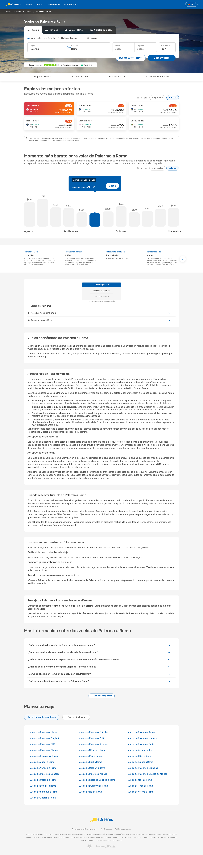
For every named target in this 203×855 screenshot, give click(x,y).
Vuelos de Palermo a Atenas (93, 744)
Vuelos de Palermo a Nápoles (93, 732)
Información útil (117, 76)
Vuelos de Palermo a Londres (44, 774)
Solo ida (172, 97)
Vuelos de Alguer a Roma (140, 762)
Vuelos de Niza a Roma (90, 791)
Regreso (140, 46)
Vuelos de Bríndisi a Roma (43, 786)
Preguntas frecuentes (157, 76)
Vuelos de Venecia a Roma (43, 768)
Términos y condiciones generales (84, 829)
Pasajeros (165, 45)
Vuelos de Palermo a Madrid (44, 750)
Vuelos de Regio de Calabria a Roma (97, 780)
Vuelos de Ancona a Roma (141, 750)
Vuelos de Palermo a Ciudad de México (147, 774)
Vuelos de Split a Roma (90, 762)
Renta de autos (71, 4)
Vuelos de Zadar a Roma (42, 762)
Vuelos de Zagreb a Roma (43, 797)
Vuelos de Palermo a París (141, 744)
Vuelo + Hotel (54, 4)
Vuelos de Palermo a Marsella (142, 738)
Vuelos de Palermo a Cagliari (44, 738)
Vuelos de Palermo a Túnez (141, 732)
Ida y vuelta (157, 97)
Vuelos (29, 4)
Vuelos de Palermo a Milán (43, 744)
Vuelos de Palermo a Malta (43, 732)
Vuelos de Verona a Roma (140, 791)
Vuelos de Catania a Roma (43, 780)
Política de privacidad (123, 829)
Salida (117, 46)
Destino (74, 46)
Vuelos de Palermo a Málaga (93, 774)
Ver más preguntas (103, 696)
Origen (32, 46)
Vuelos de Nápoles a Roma (92, 750)
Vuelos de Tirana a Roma (140, 786)
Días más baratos (79, 76)
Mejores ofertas (42, 76)
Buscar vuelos (161, 58)
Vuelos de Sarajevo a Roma (43, 791)
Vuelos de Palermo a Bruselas (143, 768)
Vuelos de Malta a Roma (140, 780)
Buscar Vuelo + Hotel (130, 58)
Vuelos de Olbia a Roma (139, 756)
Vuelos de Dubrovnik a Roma (93, 786)
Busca (112, 185)
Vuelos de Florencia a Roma (44, 756)
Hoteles (40, 4)
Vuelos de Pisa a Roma (90, 756)
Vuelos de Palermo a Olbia (92, 738)
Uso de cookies (106, 829)
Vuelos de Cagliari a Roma (92, 768)
